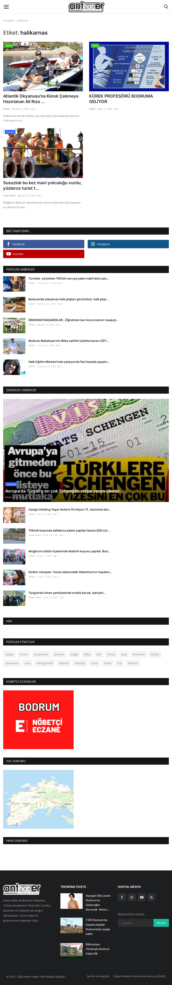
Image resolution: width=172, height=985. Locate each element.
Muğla (74, 654)
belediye (80, 663)
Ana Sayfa (8, 20)
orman (111, 654)
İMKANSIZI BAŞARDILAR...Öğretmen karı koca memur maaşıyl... (74, 320)
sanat (94, 663)
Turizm (24, 654)
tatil (98, 654)
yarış (27, 663)
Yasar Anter (9, 195)
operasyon (12, 663)
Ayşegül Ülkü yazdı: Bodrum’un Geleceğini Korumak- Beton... (98, 902)
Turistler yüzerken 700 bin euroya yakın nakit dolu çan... (69, 278)
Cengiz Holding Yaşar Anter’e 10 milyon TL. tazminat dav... (70, 509)
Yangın (9, 654)
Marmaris (139, 654)
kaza (124, 654)
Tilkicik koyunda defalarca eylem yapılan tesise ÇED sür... (69, 530)
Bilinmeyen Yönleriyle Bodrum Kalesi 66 (98, 949)
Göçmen (59, 654)
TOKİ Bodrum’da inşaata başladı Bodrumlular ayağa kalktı (98, 926)
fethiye (155, 654)
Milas (87, 654)
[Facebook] (122, 897)
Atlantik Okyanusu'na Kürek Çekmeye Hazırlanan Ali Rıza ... (41, 99)
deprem (64, 663)
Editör (6, 108)
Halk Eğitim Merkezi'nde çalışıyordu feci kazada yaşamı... (69, 361)
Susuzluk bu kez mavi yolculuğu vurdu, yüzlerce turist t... (42, 185)
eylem (107, 663)
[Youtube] (142, 897)
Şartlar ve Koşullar (98, 976)
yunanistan (41, 654)
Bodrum (133, 663)
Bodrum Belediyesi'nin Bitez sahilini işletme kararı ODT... (69, 340)
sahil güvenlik (44, 663)
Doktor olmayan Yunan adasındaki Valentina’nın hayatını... (70, 572)
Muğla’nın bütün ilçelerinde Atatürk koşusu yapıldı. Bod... (69, 551)
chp (119, 663)
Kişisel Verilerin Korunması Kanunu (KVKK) (139, 976)
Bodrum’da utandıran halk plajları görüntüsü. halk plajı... (69, 299)
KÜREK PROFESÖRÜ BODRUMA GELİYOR (121, 99)
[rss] (151, 897)
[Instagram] (132, 897)
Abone (161, 923)
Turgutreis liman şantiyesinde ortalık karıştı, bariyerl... (67, 592)
